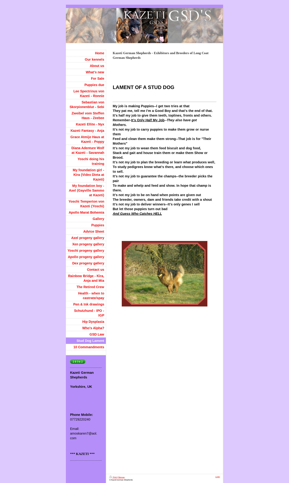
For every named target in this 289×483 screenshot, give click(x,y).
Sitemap (121, 477)
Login (217, 477)
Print (114, 477)
